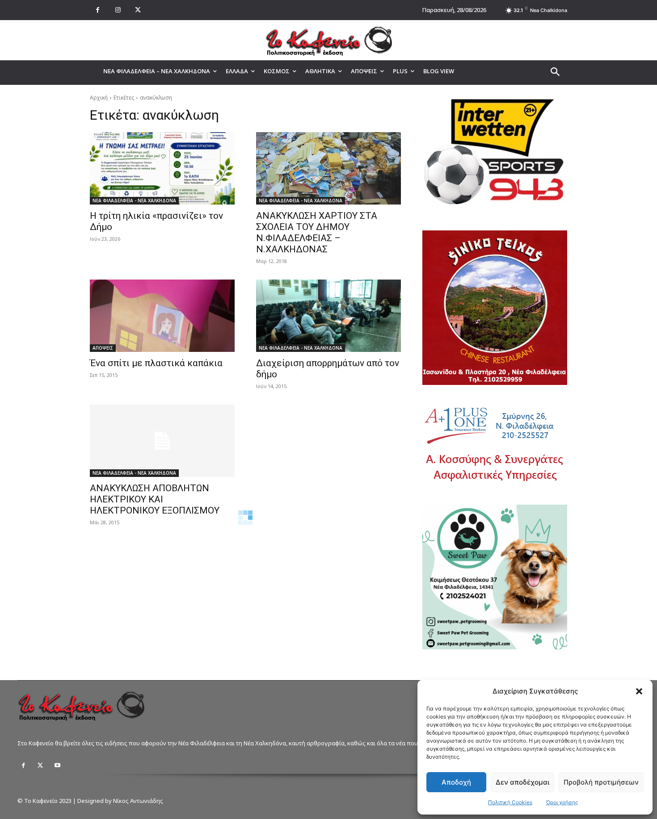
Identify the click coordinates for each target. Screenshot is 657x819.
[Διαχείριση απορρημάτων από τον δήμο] (328, 316)
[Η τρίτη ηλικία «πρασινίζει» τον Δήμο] (162, 168)
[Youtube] (57, 765)
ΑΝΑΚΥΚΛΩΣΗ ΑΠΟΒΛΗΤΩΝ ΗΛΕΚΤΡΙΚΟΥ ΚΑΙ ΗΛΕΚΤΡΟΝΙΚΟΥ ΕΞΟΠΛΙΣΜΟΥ (154, 499)
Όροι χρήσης (562, 802)
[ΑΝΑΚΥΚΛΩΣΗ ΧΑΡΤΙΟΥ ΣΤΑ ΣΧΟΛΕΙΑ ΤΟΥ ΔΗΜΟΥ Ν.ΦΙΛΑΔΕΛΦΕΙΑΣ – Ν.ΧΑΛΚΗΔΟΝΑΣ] (328, 168)
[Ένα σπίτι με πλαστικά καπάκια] (162, 316)
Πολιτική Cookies (510, 802)
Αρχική (99, 97)
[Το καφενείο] (328, 40)
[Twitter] (40, 765)
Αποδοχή (456, 782)
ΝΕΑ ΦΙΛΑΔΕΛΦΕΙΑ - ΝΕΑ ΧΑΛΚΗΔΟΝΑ (134, 200)
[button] (639, 691)
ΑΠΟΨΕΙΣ (103, 348)
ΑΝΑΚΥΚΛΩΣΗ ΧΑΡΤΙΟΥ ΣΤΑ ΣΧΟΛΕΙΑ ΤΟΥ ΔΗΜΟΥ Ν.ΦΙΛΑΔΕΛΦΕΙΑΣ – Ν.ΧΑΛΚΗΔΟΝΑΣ (316, 232)
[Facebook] (97, 10)
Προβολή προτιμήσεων (601, 782)
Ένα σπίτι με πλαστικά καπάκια (156, 363)
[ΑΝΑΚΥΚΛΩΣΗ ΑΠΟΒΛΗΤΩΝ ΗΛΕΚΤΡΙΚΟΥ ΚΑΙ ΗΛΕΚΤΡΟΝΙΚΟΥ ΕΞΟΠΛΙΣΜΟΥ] (162, 441)
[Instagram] (118, 10)
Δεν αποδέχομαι (522, 782)
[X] (138, 10)
